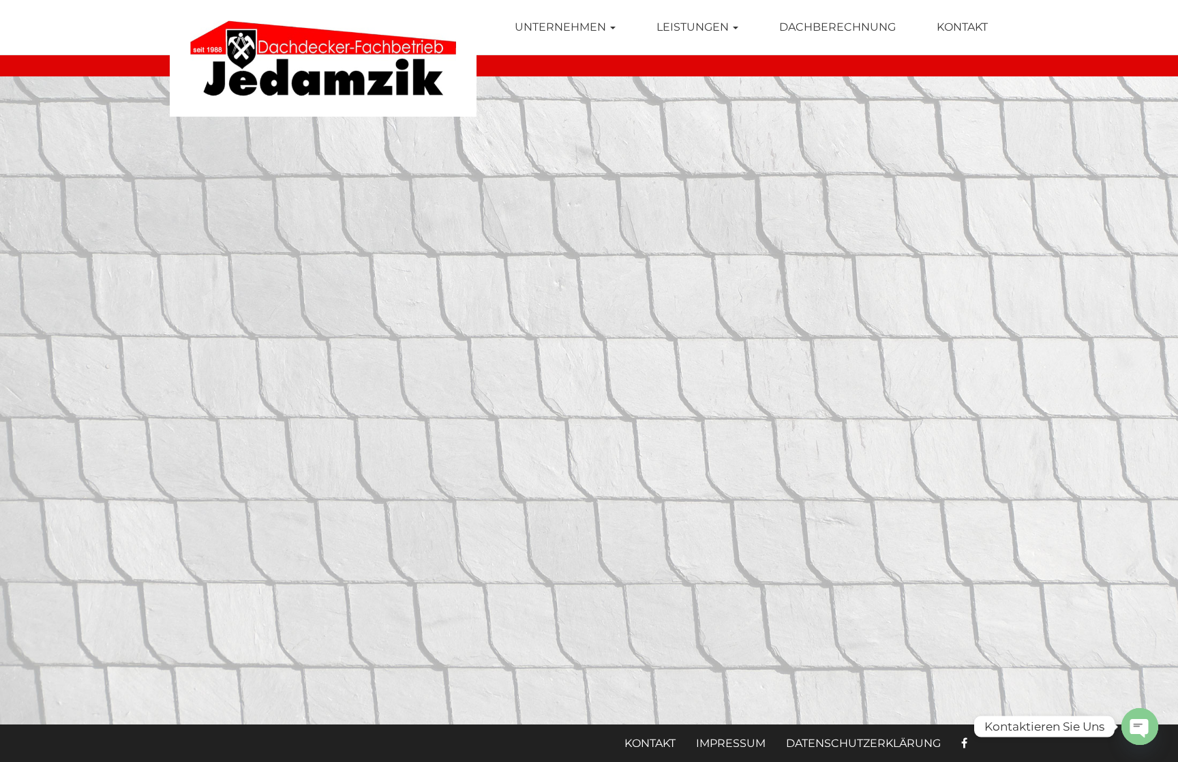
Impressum (731, 743)
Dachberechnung (837, 26)
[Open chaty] (1139, 726)
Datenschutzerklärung (863, 743)
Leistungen (693, 26)
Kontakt (962, 26)
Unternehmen (562, 26)
